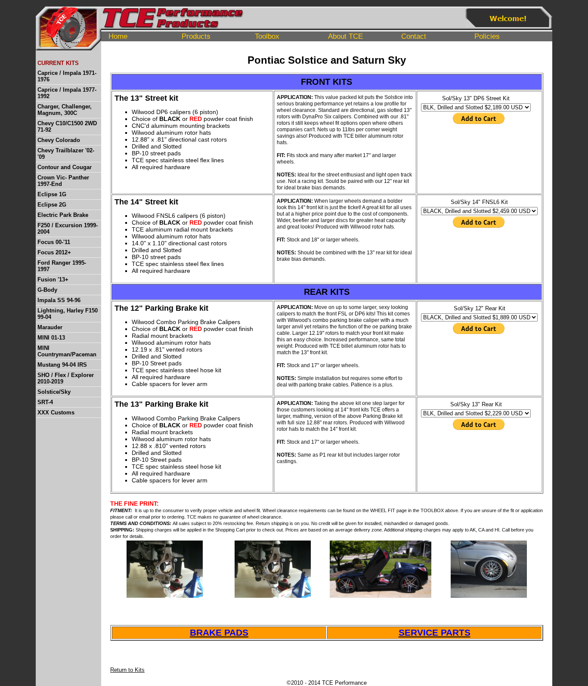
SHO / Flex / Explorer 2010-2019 (65, 378)
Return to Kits (127, 670)
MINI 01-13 (51, 337)
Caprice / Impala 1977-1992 (66, 93)
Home (117, 36)
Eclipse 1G (51, 194)
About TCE (345, 36)
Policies (487, 36)
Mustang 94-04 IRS (62, 365)
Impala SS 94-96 (58, 300)
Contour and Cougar (64, 167)
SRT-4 (45, 402)
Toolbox (267, 36)
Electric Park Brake (62, 215)
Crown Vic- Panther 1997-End (63, 180)
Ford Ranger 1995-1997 (61, 266)
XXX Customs (55, 412)
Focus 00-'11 (53, 242)
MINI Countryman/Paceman (66, 351)
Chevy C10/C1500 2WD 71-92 (67, 126)
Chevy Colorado (58, 140)
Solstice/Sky (54, 392)
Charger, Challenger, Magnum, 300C (64, 109)
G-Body (47, 290)
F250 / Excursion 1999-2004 (67, 228)
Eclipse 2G (51, 204)
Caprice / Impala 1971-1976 (66, 76)
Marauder (49, 327)
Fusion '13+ (52, 279)
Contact (413, 36)
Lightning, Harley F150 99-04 (67, 313)
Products (196, 36)
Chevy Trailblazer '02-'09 (65, 153)
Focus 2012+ (54, 252)
